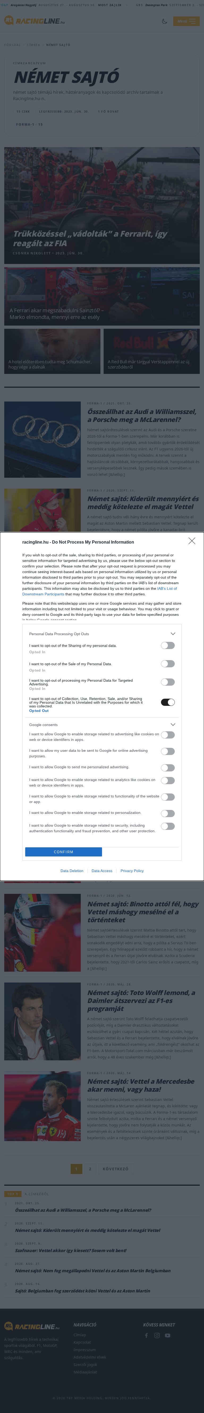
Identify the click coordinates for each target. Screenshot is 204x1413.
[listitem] (102, 634)
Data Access (102, 871)
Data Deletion (72, 871)
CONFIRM (64, 852)
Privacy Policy (132, 871)
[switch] (168, 645)
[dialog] (102, 706)
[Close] (194, 542)
